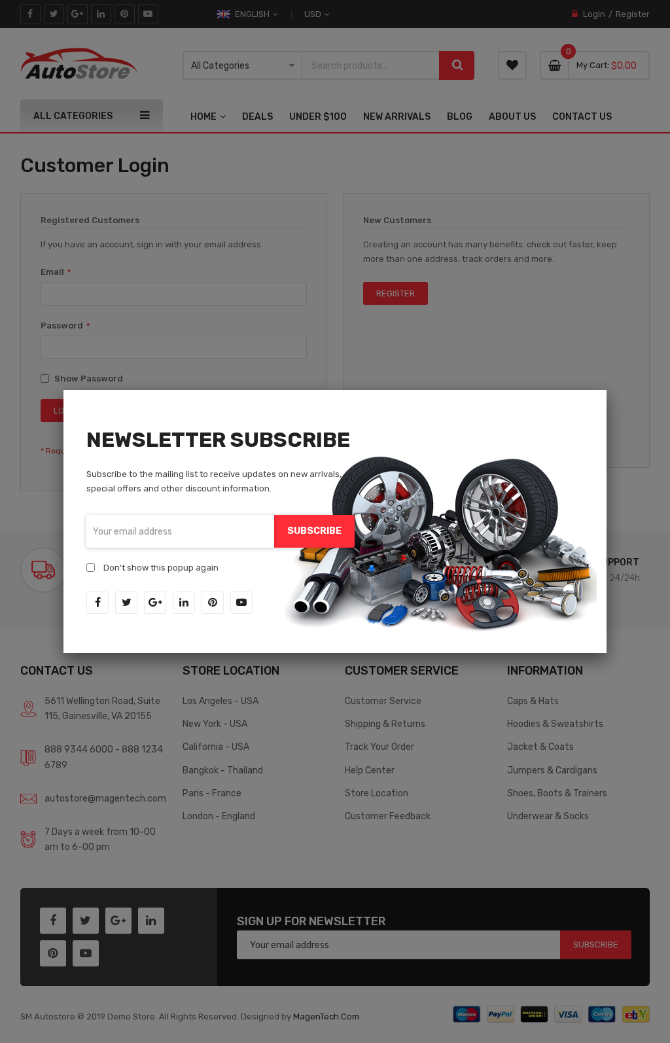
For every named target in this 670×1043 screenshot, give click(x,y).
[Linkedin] (184, 603)
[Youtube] (241, 603)
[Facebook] (97, 603)
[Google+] (155, 603)
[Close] (606, 390)
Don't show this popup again (161, 568)
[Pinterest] (213, 603)
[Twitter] (126, 603)
